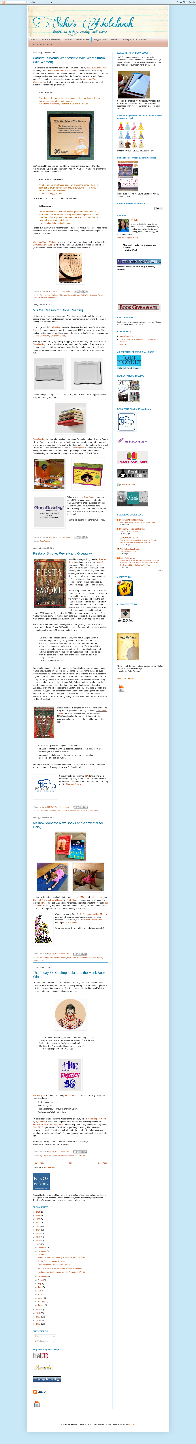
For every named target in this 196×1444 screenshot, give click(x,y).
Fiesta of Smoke (63, 811)
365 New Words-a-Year (97, 68)
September (42, 1276)
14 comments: (65, 537)
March (40, 1298)
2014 (38, 1241)
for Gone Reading (58, 310)
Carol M (36, 1127)
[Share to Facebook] (83, 291)
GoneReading (54, 327)
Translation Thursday (128, 551)
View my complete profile (127, 238)
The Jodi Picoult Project (42, 44)
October (41, 1254)
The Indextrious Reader (130, 549)
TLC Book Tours (92, 811)
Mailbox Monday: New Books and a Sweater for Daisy (60, 1268)
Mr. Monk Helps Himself (95, 1119)
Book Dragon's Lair (94, 920)
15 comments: (65, 291)
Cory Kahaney (47, 193)
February (42, 1302)
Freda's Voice (71, 1095)
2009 (38, 1320)
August (41, 1280)
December (42, 1247)
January (41, 1305)
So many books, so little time (132, 529)
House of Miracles (46, 958)
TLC (90, 708)
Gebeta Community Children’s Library (49, 336)
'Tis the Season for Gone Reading (52, 1261)
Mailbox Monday (100, 914)
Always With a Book (129, 538)
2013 (38, 1244)
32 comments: (64, 954)
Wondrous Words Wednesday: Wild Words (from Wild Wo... (62, 1258)
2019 (38, 1223)
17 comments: (64, 807)
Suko (136, 220)
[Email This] (75, 291)
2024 (38, 1212)
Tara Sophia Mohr (48, 223)
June (40, 1287)
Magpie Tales (100, 39)
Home (71, 1163)
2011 (38, 1313)
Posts (38, 1336)
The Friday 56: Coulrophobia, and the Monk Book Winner (61, 1272)
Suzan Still (101, 562)
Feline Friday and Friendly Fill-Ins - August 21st (137, 522)
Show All (160, 570)
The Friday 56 (39, 1095)
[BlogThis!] (78, 291)
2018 (38, 1226)
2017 (38, 1230)
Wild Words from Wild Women (62, 71)
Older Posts (102, 1163)
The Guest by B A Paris (129, 531)
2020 (38, 1219)
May (40, 1291)
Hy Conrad (40, 1122)
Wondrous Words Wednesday (46, 242)
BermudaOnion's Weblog (44, 245)
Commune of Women (48, 811)
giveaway (73, 811)
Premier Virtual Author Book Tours (48, 1124)
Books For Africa (126, 336)
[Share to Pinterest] (86, 291)
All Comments (42, 1341)
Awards (68, 39)
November (42, 1251)
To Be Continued (84, 914)
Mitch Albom (71, 900)
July (40, 1284)
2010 (38, 1317)
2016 (38, 1234)
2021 (38, 1216)
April (40, 1294)
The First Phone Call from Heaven (89, 958)
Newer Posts (39, 1163)
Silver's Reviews (127, 558)
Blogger (131, 1424)
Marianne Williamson (50, 104)
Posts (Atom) (49, 1167)
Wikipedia (79, 448)
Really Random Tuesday (135, 39)
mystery (71, 1156)
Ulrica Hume (97, 897)
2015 (38, 1237)
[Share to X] (81, 291)
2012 (38, 1310)
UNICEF (122, 345)
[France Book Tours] (126, 484)
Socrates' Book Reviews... (131, 520)
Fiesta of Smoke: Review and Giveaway (62, 553)
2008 (38, 1324)
